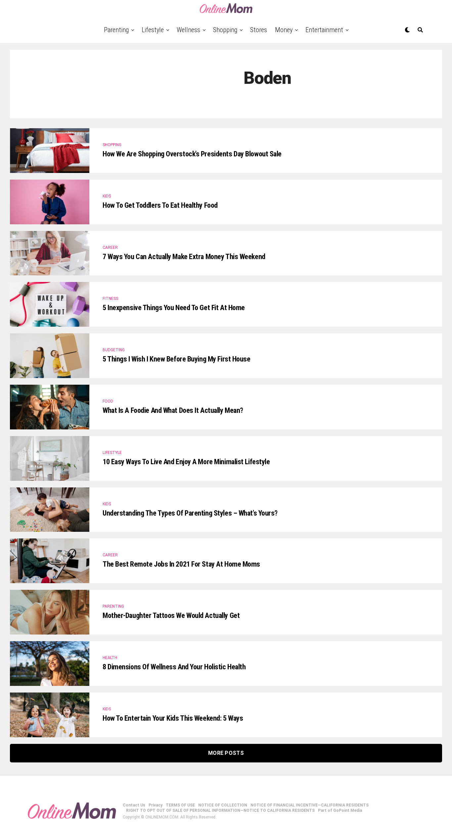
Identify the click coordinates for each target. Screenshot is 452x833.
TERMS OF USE (180, 805)
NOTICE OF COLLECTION (222, 805)
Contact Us (134, 805)
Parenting (116, 30)
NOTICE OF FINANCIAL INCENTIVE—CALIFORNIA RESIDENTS (309, 805)
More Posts (226, 753)
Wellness (188, 30)
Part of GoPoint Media (340, 810)
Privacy (155, 805)
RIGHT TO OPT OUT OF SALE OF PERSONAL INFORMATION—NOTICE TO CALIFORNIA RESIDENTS (220, 810)
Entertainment (324, 30)
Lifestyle (153, 30)
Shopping (225, 30)
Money (284, 30)
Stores (258, 30)
